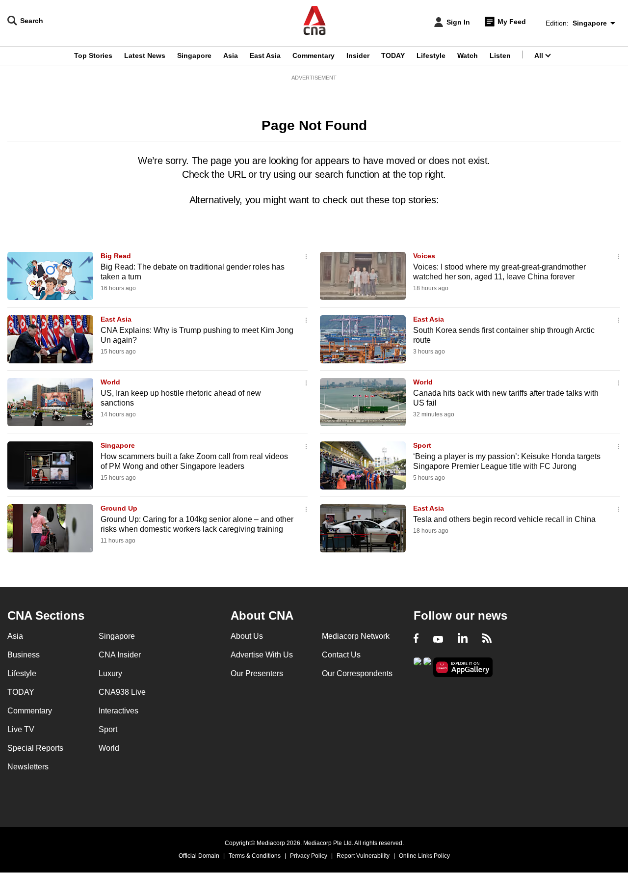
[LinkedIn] (463, 639)
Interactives (118, 711)
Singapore (194, 55)
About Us (247, 636)
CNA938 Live (122, 692)
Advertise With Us (262, 655)
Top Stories (93, 55)
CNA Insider (120, 655)
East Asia (265, 55)
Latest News (144, 55)
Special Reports (35, 748)
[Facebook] (416, 639)
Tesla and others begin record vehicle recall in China (504, 519)
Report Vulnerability (363, 855)
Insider (357, 55)
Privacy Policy (308, 855)
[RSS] (487, 639)
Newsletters (28, 767)
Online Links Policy (424, 855)
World (110, 382)
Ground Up (119, 508)
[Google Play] (417, 666)
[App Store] (427, 666)
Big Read (116, 256)
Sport (422, 445)
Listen (500, 55)
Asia (230, 55)
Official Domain (199, 855)
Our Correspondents (357, 673)
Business (23, 655)
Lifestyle (431, 55)
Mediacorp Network (356, 636)
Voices (424, 256)
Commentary (313, 55)
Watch (467, 55)
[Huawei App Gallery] (463, 667)
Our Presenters (257, 673)
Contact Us (341, 655)
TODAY (393, 55)
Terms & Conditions (255, 855)
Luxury (110, 673)
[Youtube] (438, 639)
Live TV (20, 729)
